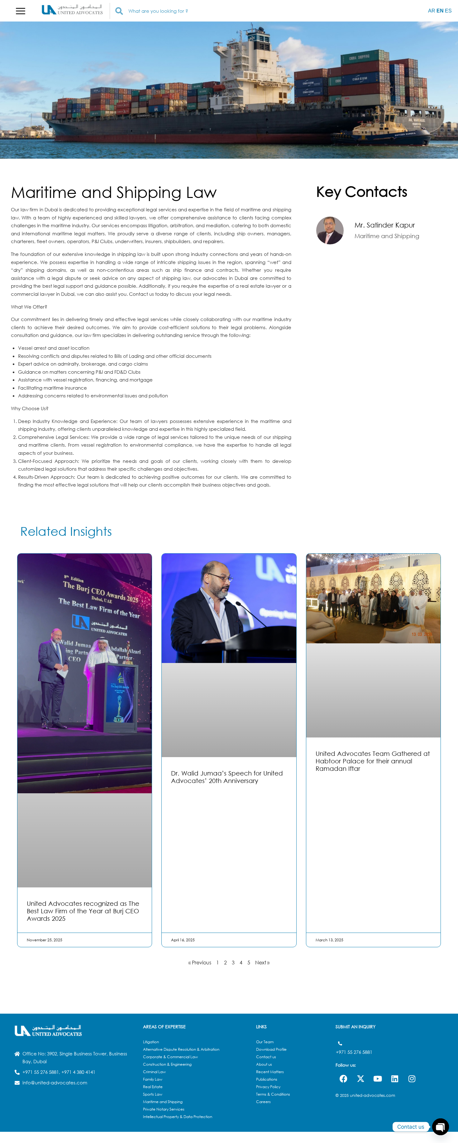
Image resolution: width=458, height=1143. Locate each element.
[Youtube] (377, 1079)
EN (440, 10)
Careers (263, 1101)
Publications (266, 1079)
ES (448, 10)
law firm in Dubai (39, 209)
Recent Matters (270, 1071)
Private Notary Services (163, 1109)
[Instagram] (412, 1079)
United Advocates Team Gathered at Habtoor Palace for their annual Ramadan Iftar (373, 761)
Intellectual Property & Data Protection (177, 1116)
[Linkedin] (395, 1079)
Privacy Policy (268, 1086)
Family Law (152, 1079)
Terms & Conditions (273, 1094)
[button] (20, 11)
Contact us (266, 1056)
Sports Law (152, 1094)
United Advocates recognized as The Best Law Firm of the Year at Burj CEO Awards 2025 (83, 911)
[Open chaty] (440, 1126)
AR (431, 10)
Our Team (265, 1042)
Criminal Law (154, 1071)
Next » (262, 962)
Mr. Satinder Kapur (385, 225)
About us (264, 1064)
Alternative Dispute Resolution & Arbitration (181, 1049)
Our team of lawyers (144, 421)
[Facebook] (343, 1079)
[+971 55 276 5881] (340, 1043)
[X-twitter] (360, 1079)
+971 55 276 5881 (354, 1052)
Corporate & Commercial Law (170, 1056)
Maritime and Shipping (163, 1101)
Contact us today (149, 294)
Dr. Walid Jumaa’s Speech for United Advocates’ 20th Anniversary (227, 777)
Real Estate (153, 1086)
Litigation (151, 1042)
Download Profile (271, 1049)
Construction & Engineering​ (167, 1064)
